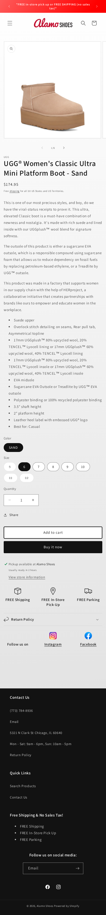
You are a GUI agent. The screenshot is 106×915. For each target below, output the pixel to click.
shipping (15, 191)
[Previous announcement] (9, 6)
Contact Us (18, 797)
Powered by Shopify (66, 906)
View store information (27, 577)
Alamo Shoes (45, 906)
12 (29, 478)
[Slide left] (42, 147)
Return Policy (20, 755)
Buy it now (53, 547)
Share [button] (13, 515)
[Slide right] (63, 147)
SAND (13, 447)
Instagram (53, 644)
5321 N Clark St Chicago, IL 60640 (36, 733)
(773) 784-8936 (21, 710)
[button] (9, 23)
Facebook (88, 644)
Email (14, 721)
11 (13, 478)
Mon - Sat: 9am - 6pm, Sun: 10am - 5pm (40, 744)
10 (83, 467)
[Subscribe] (77, 868)
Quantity (10, 489)
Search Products (23, 786)
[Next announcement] (96, 6)
